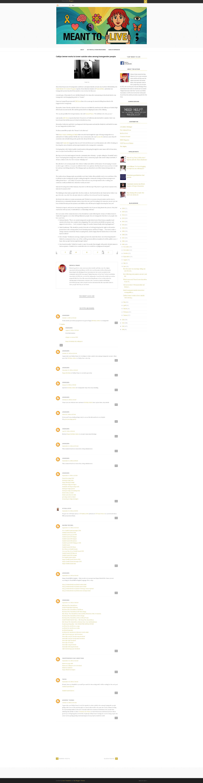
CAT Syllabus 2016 (83, 513)
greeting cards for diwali (68, 497)
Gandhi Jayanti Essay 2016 (69, 532)
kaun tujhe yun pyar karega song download (73, 636)
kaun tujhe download (67, 642)
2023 (123, 218)
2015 (123, 244)
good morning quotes (70, 419)
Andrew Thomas (68, 700)
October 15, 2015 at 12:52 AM (69, 353)
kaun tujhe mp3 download (69, 640)
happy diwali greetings (68, 482)
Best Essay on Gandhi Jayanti (69, 549)
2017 (123, 238)
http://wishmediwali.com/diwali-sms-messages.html (76, 590)
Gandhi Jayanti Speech (68, 686)
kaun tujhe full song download (70, 646)
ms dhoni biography (67, 630)
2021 (123, 225)
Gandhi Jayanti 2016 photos (69, 541)
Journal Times (89, 114)
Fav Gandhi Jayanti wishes (69, 557)
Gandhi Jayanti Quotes (68, 690)
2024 (123, 215)
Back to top (142, 780)
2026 (123, 208)
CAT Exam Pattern (100, 513)
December (126, 246)
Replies (63, 324)
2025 (123, 211)
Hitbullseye (66, 508)
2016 (123, 241)
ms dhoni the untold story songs (71, 626)
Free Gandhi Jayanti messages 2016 (71, 530)
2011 (123, 329)
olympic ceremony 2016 (71, 337)
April (124, 305)
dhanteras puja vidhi (67, 663)
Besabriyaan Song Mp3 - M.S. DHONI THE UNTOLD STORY (78, 624)
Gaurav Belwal (67, 525)
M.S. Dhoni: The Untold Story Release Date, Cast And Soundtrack (79, 622)
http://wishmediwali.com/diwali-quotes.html (74, 586)
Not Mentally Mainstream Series (96, 49)
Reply (116, 322)
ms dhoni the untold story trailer (71, 628)
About (82, 49)
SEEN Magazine (124, 140)
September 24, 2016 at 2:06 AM (70, 602)
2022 (123, 221)
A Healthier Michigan (126, 127)
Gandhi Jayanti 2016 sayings (69, 555)
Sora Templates (66, 780)
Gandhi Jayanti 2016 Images (69, 536)
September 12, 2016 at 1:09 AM (70, 460)
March (125, 308)
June (124, 266)
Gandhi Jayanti (66, 545)
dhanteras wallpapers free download (72, 665)
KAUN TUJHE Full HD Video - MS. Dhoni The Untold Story (78, 620)
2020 (123, 228)
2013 (123, 323)
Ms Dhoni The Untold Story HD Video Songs (74, 611)
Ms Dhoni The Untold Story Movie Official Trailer (75, 618)
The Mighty (123, 146)
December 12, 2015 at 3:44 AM (70, 370)
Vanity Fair (66, 143)
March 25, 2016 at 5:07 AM (69, 414)
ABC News (66, 118)
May (124, 302)
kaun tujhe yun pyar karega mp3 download (73, 638)
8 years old (99, 137)
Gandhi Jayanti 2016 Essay (69, 547)
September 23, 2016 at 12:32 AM (70, 527)
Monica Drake (74, 265)
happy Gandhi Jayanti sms (69, 563)
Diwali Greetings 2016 (68, 478)
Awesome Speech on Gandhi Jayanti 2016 (73, 551)
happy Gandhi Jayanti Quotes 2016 (71, 559)
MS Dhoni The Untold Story (69, 605)
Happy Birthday (66, 373)
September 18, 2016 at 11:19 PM (70, 511)
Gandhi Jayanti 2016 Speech (69, 553)
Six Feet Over (124, 133)
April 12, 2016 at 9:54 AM (68, 431)
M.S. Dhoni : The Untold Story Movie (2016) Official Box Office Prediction (81, 613)
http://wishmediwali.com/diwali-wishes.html (74, 584)
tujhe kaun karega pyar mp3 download (72, 634)
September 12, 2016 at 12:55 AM (70, 446)
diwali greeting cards (67, 480)
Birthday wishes (96, 320)
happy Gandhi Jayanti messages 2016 (72, 561)
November (126, 250)
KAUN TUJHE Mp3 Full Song (70, 607)
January (125, 315)
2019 (123, 231)
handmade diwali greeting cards (70, 486)
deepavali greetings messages (70, 499)
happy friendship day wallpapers (74, 341)
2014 (123, 319)
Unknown (65, 315)
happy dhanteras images (68, 669)
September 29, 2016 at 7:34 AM (70, 681)
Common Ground (125, 136)
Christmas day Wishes (85, 711)
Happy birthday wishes (73, 434)
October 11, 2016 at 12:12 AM (69, 702)
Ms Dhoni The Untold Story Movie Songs (73, 615)
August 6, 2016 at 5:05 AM (72, 330)
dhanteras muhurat (67, 667)
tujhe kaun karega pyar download (71, 648)
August (125, 260)
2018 (123, 234)
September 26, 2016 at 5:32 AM (70, 660)
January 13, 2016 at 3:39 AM (69, 385)
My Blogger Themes (79, 780)
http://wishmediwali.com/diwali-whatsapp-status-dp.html (77, 588)
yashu (64, 679)
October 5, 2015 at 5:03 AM (69, 318)
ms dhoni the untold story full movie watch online (75, 632)
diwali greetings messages (69, 484)
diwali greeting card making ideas (71, 490)
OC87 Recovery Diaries (126, 143)
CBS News (78, 101)
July (124, 263)
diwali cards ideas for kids (69, 495)
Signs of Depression (114, 49)
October (125, 253)
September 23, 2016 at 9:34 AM (70, 575)
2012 (123, 326)
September (126, 256)
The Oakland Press (125, 130)
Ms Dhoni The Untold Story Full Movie (72, 609)
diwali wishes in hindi (67, 492)
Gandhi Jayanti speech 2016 (69, 534)
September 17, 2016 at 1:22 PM (69, 475)
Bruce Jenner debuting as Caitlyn (68, 134)
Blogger (71, 1)
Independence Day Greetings (73, 658)
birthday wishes (71, 387)
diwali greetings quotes (68, 488)
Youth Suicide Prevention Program (66, 89)
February (126, 312)
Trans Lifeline (100, 89)
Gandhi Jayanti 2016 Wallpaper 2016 (71, 543)
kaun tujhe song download (69, 644)
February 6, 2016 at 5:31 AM (69, 399)
